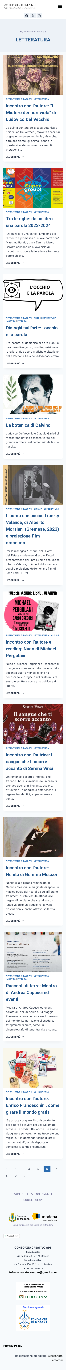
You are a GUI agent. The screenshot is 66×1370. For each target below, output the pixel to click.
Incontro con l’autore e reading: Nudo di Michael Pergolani (31, 648)
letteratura (41, 99)
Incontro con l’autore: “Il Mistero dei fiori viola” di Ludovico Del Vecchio (31, 112)
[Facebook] (26, 15)
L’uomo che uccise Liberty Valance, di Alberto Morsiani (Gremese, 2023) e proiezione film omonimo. (32, 529)
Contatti (21, 1193)
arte (36, 318)
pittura (22, 321)
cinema (38, 509)
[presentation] (33, 75)
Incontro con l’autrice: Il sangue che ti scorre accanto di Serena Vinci (30, 761)
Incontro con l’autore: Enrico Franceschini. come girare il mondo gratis (32, 1105)
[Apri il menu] (59, 6)
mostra (11, 321)
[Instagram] (39, 15)
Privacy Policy (12, 1236)
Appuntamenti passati (19, 99)
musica (55, 635)
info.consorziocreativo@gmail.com (33, 1272)
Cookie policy (33, 1200)
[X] (33, 15)
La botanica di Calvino (28, 425)
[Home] (21, 31)
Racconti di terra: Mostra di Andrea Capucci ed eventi (31, 992)
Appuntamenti (41, 1193)
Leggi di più (15, 157)
